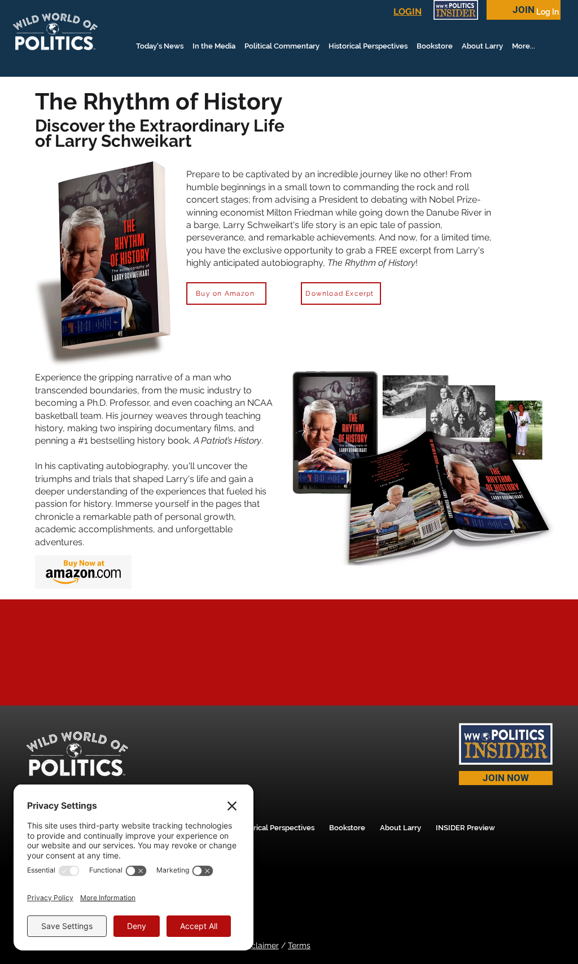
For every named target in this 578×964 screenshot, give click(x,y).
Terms (299, 945)
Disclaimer (259, 945)
